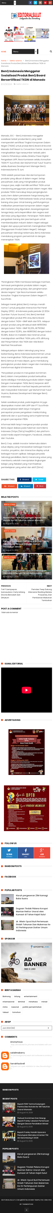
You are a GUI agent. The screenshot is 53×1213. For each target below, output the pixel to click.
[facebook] (30, 2)
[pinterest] (45, 2)
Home (3, 51)
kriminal (21, 1001)
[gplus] (50, 2)
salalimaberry (17, 1053)
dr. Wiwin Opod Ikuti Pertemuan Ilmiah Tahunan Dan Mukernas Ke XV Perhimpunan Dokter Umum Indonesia (33, 926)
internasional (8, 1001)
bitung (17, 996)
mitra (5, 1007)
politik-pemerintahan (32, 1007)
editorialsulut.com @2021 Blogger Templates (22, 1200)
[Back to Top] (26, 1210)
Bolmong (7, 996)
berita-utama (16, 60)
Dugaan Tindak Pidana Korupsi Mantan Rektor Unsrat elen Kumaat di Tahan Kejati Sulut (32, 911)
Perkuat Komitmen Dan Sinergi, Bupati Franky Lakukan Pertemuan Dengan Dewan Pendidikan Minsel (26, 544)
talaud (5, 1012)
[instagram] (40, 2)
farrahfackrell (17, 1063)
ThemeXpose (27, 1204)
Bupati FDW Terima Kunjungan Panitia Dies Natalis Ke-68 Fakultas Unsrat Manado (24, 519)
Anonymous (16, 1042)
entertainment (30, 996)
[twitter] (35, 2)
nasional (15, 1007)
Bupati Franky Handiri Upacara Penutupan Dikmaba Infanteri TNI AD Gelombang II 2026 (26, 572)
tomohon (16, 1012)
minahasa (33, 1001)
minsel (44, 1001)
